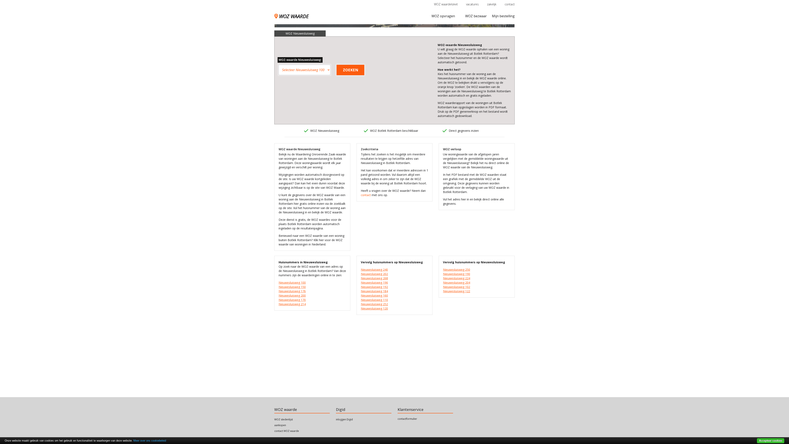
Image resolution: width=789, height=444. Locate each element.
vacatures (472, 4)
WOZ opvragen (443, 16)
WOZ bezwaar (476, 16)
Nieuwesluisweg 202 (374, 274)
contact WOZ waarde (286, 431)
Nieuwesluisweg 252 (374, 304)
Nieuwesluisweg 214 (292, 304)
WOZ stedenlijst (283, 419)
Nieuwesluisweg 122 (456, 291)
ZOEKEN (350, 69)
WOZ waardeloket (446, 4)
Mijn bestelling (503, 16)
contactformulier (407, 419)
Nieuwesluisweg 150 (292, 287)
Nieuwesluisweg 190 (456, 274)
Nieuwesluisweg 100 (292, 282)
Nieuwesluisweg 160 (374, 295)
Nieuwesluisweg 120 (374, 308)
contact (510, 4)
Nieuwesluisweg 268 (374, 278)
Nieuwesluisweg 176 (292, 291)
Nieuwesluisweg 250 (456, 270)
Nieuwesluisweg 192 (374, 287)
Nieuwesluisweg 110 (374, 300)
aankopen (280, 425)
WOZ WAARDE (294, 16)
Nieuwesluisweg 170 (292, 300)
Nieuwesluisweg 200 (292, 295)
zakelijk (491, 4)
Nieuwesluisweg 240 (374, 270)
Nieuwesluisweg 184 (374, 291)
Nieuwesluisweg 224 (456, 278)
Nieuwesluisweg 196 (374, 282)
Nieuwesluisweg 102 (456, 287)
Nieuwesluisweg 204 (456, 282)
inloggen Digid (344, 419)
